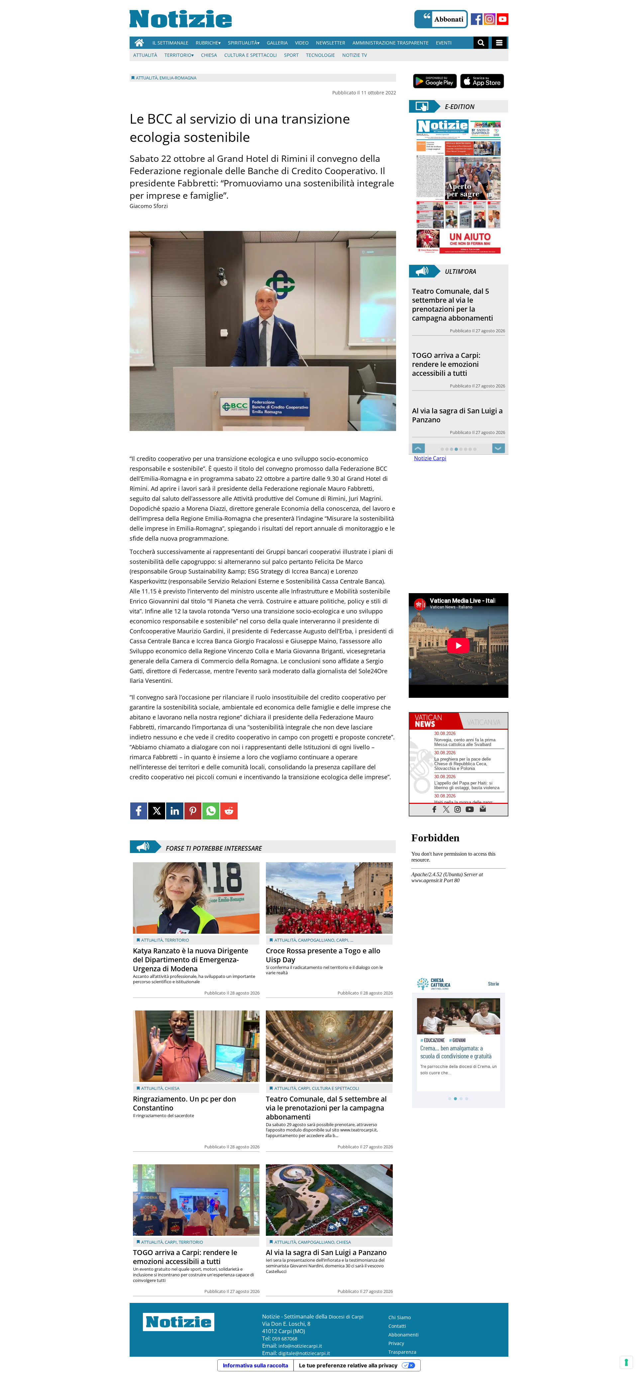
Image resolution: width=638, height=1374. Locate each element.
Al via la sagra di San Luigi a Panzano (326, 1252)
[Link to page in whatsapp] (210, 810)
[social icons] (434, 809)
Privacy (396, 1343)
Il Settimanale (170, 43)
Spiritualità (242, 43)
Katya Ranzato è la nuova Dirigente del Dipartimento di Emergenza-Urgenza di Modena (190, 959)
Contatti (397, 1326)
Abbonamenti (403, 1334)
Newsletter (330, 43)
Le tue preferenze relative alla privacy (348, 1365)
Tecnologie (320, 55)
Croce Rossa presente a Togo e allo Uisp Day (323, 955)
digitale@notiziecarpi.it (304, 1353)
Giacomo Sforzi (149, 206)
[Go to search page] (481, 43)
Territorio (177, 55)
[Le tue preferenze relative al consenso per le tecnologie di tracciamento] (626, 1362)
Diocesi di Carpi (346, 1317)
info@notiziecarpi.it (300, 1346)
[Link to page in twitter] (156, 810)
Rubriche (207, 43)
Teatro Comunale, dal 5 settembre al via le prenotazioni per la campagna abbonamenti (326, 1107)
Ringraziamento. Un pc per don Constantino (184, 1103)
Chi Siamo (399, 1317)
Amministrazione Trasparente (391, 43)
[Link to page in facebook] (138, 810)
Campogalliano (316, 940)
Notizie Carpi (430, 458)
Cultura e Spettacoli (250, 55)
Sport (291, 55)
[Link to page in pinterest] (192, 810)
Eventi (444, 43)
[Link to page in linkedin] (174, 810)
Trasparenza (402, 1352)
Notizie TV (354, 55)
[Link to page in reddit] (228, 810)
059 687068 (284, 1338)
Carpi (342, 940)
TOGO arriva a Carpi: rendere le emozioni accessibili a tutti (185, 1257)
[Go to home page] (139, 43)
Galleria (277, 43)
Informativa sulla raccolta (255, 1365)
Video (302, 43)
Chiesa (209, 55)
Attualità (145, 55)
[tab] (434, 721)
